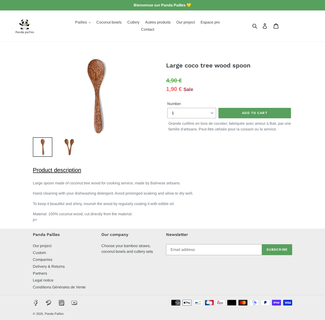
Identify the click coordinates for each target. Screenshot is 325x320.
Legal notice (43, 280)
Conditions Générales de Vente (59, 287)
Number (174, 104)
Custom (39, 253)
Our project (42, 246)
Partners (40, 273)
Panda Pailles (54, 313)
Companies (42, 260)
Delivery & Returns (49, 266)
